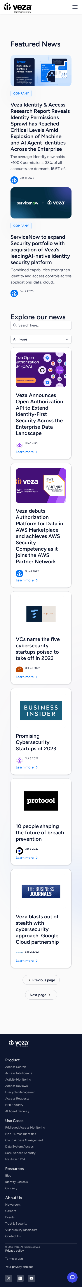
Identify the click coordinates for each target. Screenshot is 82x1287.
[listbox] (41, 339)
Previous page (43, 980)
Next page (38, 995)
